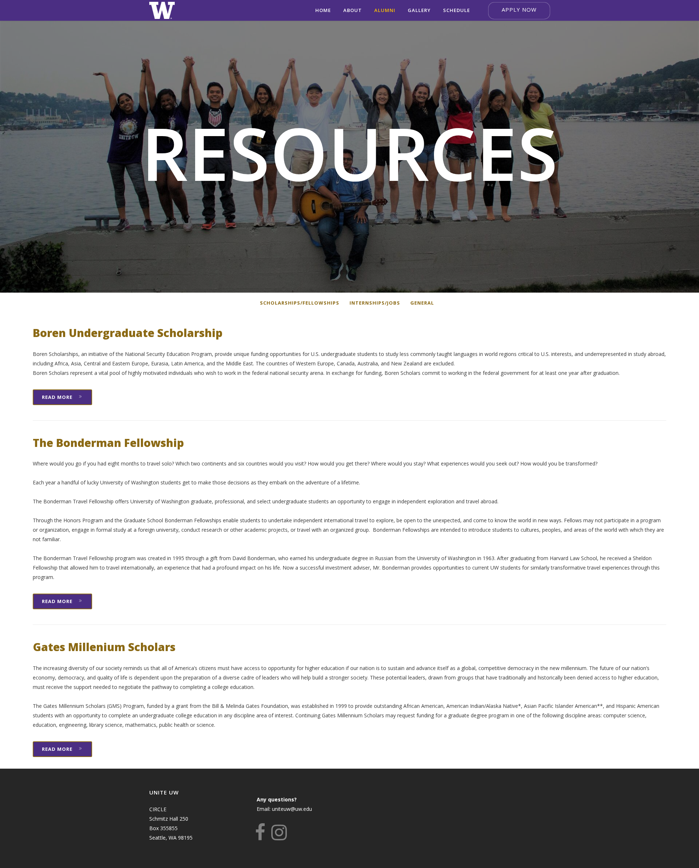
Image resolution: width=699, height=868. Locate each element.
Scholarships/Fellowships (299, 303)
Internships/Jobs (375, 303)
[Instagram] (279, 836)
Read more (57, 397)
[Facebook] (263, 836)
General (422, 303)
